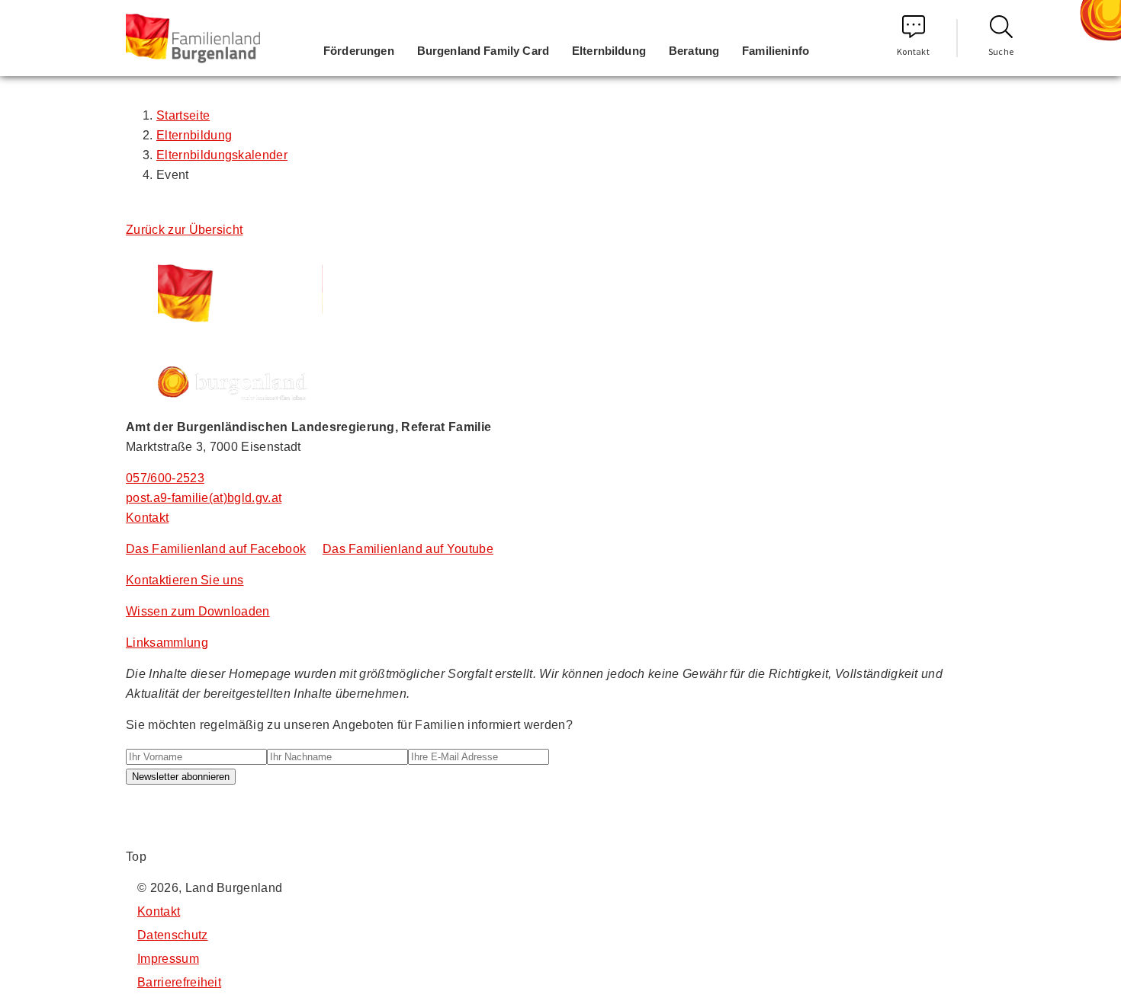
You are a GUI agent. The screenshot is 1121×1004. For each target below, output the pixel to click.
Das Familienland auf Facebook (216, 548)
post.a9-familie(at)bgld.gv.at (203, 497)
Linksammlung (167, 642)
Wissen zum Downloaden (198, 611)
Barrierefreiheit (179, 982)
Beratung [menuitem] (694, 50)
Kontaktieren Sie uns (184, 580)
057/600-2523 (165, 478)
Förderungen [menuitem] (358, 50)
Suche (1001, 51)
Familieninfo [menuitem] (775, 50)
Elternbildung (194, 135)
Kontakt (913, 51)
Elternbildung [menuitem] (609, 50)
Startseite (183, 115)
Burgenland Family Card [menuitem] (483, 50)
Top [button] (136, 856)
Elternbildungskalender (221, 155)
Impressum (168, 958)
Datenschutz (172, 935)
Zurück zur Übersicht (184, 229)
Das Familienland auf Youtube (408, 548)
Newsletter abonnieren (181, 776)
